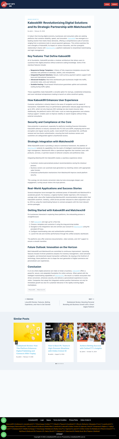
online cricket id (85, 420)
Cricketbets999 (33, 420)
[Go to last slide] (16, 342)
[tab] (57, 363)
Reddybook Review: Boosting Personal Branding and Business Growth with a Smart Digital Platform (78, 303)
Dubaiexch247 (18, 429)
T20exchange (39, 424)
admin (31, 31)
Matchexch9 (50, 48)
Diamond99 (10, 424)
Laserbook (57, 426)
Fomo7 (99, 424)
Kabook (41, 426)
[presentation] (28, 332)
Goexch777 (110, 429)
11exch (28, 426)
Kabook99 (71, 38)
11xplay (110, 426)
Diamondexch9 (20, 426)
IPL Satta (46, 431)
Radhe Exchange (29, 429)
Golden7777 (49, 424)
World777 (53, 431)
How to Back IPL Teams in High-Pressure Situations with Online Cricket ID (59, 348)
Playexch (63, 424)
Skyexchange (9, 426)
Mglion (104, 426)
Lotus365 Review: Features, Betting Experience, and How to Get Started (37, 301)
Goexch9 (35, 426)
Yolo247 (90, 426)
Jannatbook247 (29, 424)
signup (48, 420)
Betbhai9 (97, 431)
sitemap (59, 434)
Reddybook (49, 429)
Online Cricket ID (33, 19)
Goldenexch (19, 424)
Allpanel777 (8, 429)
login (42, 420)
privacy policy (73, 420)
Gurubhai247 (71, 424)
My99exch (22, 431)
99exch (103, 429)
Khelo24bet (49, 426)
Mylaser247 (61, 431)
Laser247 (76, 429)
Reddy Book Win (80, 431)
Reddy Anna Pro (59, 429)
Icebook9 (65, 426)
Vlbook (78, 424)
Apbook (83, 426)
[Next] (102, 342)
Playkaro (90, 431)
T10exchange (39, 429)
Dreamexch (97, 426)
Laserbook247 (107, 424)
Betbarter (85, 424)
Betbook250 (31, 431)
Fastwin (39, 431)
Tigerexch (68, 429)
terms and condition (60, 420)
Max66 (56, 424)
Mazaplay (92, 424)
